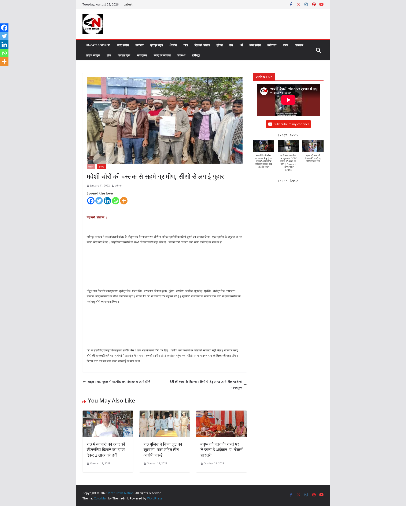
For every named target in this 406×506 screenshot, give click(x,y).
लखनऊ (299, 45)
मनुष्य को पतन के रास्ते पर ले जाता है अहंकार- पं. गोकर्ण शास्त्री (221, 449)
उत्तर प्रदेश (123, 45)
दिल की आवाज (202, 45)
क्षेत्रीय (173, 45)
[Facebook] (91, 200)
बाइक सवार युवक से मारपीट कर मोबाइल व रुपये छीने (119, 381)
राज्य (285, 45)
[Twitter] (99, 200)
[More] (124, 200)
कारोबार (140, 45)
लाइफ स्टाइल (93, 55)
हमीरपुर (196, 55)
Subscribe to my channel (291, 124)
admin (118, 185)
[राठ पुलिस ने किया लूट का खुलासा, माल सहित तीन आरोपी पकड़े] (164, 413)
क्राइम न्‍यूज (156, 45)
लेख (109, 55)
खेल (186, 45)
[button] (294, 135)
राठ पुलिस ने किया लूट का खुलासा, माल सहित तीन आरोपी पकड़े (163, 449)
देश (231, 45)
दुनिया (220, 45)
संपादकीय (142, 55)
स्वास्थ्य (181, 55)
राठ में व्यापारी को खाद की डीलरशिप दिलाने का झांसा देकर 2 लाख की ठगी (106, 449)
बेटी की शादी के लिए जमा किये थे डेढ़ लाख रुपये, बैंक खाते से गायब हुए (206, 384)
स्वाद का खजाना (162, 55)
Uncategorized (98, 45)
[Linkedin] (107, 200)
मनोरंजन (271, 45)
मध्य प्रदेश (255, 45)
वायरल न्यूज (124, 55)
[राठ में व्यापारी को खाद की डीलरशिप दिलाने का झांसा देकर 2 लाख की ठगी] (107, 413)
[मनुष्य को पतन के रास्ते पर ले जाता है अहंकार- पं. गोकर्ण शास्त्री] (221, 413)
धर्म (241, 45)
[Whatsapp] (115, 200)
